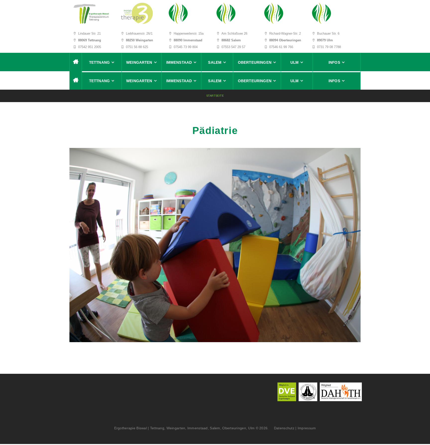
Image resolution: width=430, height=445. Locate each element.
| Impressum (305, 428)
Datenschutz (282, 428)
